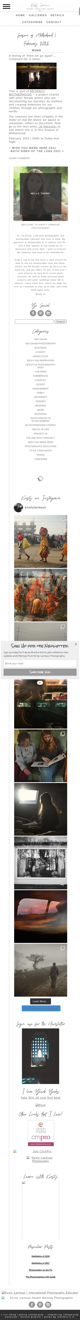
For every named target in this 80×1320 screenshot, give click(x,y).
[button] (39, 646)
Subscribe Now (40, 672)
